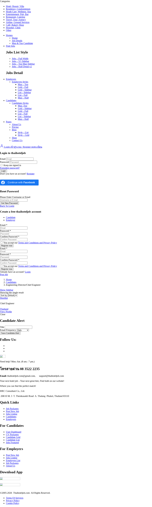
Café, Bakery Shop (15, 25)
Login (28, 272)
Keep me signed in (12, 165)
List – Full (22, 95)
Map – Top (23, 84)
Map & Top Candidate (22, 43)
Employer (10, 220)
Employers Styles (20, 82)
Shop (14, 137)
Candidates (11, 100)
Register (30, 173)
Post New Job (12, 411)
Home (15, 38)
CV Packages (12, 434)
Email (2, 159)
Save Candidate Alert (10, 333)
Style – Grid (23, 135)
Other (8, 30)
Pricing (15, 127)
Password (4, 162)
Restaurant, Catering (15, 17)
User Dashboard (13, 432)
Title (2, 327)
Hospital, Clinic (13, 27)
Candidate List (13, 440)
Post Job (4, 274)
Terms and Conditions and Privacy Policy (37, 242)
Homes (9, 35)
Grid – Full (23, 87)
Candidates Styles (20, 103)
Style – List (23, 132)
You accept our (30, 242)
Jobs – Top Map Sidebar (23, 64)
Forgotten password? (10, 168)
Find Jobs (10, 46)
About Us (16, 124)
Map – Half (23, 98)
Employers (11, 79)
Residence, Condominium (18, 9)
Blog (14, 129)
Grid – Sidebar (25, 90)
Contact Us (17, 140)
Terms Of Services (14, 498)
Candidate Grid (13, 437)
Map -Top (22, 106)
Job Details (17, 40)
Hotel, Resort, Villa (15, 6)
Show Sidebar (6, 290)
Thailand (4, 309)
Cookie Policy (12, 503)
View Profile (6, 311)
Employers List (13, 460)
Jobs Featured (12, 442)
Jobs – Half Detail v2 (22, 66)
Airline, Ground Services (17, 22)
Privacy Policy (13, 500)
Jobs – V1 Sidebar (20, 61)
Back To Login (7, 206)
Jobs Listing (11, 414)
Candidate (10, 217)
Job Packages (12, 408)
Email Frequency (8, 330)
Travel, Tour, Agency (16, 19)
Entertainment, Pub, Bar (17, 14)
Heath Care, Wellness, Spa (18, 11)
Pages (8, 121)
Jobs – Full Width (20, 58)
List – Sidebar (24, 92)
